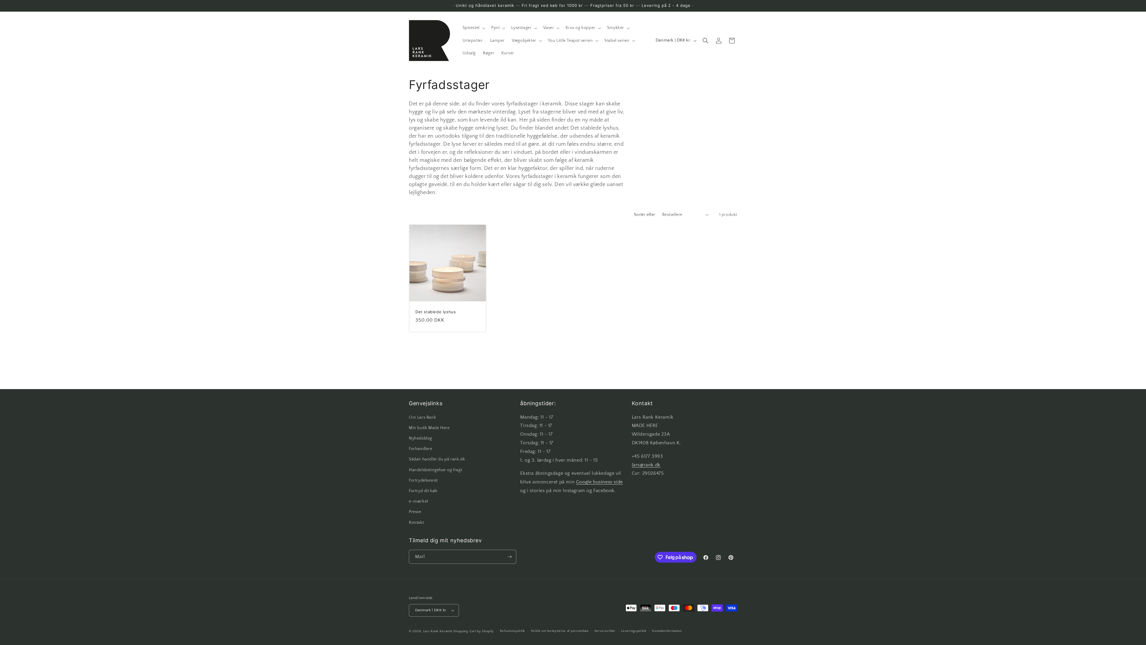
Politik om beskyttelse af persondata (560, 631)
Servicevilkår (604, 631)
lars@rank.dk (646, 465)
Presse (415, 511)
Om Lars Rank (422, 417)
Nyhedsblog (420, 438)
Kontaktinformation (667, 631)
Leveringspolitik (633, 631)
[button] (473, 28)
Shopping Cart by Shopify (473, 631)
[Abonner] (509, 557)
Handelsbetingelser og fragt (435, 470)
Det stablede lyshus (435, 311)
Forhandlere (420, 448)
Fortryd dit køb (423, 491)
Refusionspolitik (512, 631)
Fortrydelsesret (423, 480)
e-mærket (418, 501)
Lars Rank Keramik (437, 631)
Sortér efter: (645, 214)
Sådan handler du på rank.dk (437, 459)
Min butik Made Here (429, 428)
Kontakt (416, 522)
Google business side (599, 482)
